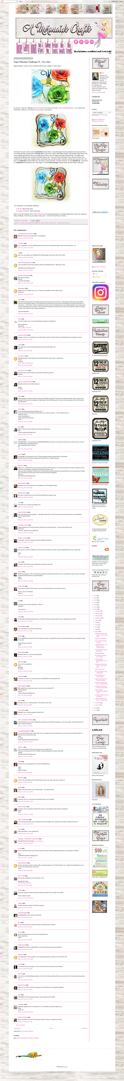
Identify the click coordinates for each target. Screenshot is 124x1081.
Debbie (20, 903)
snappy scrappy (22, 538)
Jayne (20, 344)
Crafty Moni (21, 586)
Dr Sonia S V (21, 356)
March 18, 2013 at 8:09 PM (25, 756)
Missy (19, 797)
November (98, 613)
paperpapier (21, 288)
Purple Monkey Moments (24, 883)
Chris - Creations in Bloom (25, 719)
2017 (95, 600)
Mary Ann (20, 777)
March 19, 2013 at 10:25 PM (25, 959)
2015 (95, 604)
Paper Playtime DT (29, 222)
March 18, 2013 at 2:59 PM (25, 681)
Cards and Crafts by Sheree (26, 233)
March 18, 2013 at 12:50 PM (25, 611)
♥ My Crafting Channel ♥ (24, 327)
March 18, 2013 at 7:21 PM (25, 725)
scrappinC (21, 1004)
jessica (20, 454)
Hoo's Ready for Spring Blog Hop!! (101, 650)
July (96, 622)
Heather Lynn (22, 547)
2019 (95, 595)
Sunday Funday (22, 211)
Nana (19, 319)
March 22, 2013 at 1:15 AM (25, 999)
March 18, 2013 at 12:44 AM (25, 313)
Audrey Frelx (21, 985)
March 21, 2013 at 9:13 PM (25, 989)
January (97, 705)
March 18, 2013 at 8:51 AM (25, 449)
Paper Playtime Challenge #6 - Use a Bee (101, 661)
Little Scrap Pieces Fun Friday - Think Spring (101, 699)
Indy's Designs (22, 806)
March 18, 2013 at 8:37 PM (25, 772)
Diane (19, 396)
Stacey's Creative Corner (25, 381)
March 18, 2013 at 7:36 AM (25, 404)
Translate (104, 115)
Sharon (20, 974)
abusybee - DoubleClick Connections (28, 839)
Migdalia (20, 439)
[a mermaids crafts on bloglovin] (100, 213)
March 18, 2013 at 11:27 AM (25, 557)
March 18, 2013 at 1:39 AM (25, 339)
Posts (95, 274)
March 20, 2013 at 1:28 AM (25, 968)
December (98, 611)
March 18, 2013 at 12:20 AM (25, 270)
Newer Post (17, 1028)
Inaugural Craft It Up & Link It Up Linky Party (101, 687)
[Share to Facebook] (37, 221)
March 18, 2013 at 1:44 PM (25, 656)
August (97, 620)
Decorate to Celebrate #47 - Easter (101, 656)
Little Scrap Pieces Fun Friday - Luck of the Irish (101, 666)
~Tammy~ (21, 243)
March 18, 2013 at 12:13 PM (25, 581)
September (98, 618)
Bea (19, 922)
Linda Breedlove (22, 512)
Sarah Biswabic (22, 913)
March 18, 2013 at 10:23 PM (25, 792)
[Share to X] (35, 221)
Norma (20, 571)
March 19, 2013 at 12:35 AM (25, 843)
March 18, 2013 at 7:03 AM (25, 391)
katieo (20, 964)
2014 (95, 607)
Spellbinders (37, 222)
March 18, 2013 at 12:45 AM (25, 330)
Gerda (20, 932)
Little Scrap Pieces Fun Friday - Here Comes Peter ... (101, 635)
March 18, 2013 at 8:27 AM (25, 434)
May (96, 627)
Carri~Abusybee (38, 841)
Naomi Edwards (22, 863)
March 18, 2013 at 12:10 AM (25, 247)
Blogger (65, 1066)
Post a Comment (20, 1025)
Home (51, 1028)
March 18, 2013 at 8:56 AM (25, 460)
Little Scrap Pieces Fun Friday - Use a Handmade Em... (101, 646)
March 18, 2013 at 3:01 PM (25, 695)
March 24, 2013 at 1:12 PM (25, 1021)
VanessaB (21, 676)
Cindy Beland (21, 945)
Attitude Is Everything (100, 638)
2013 (95, 609)
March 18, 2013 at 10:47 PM (25, 801)
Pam (19, 427)
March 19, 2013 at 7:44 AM (25, 857)
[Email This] (32, 221)
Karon (20, 700)
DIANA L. (20, 747)
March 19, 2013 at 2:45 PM (25, 907)
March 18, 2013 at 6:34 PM (25, 714)
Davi (19, 994)
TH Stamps (59, 222)
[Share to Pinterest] (39, 221)
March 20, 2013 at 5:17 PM (25, 980)
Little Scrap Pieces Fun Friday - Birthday (101, 679)
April (96, 629)
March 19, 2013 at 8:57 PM (25, 949)
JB (19, 600)
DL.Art (19, 222)
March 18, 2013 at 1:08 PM (25, 621)
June (96, 625)
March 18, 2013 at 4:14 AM (25, 350)
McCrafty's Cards (23, 370)
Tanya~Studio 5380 (23, 819)
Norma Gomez (22, 483)
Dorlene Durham (22, 1017)
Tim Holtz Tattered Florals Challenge (101, 695)
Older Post (84, 1028)
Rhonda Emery (22, 493)
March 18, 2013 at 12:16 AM (25, 257)
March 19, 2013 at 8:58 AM (25, 870)
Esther (20, 890)
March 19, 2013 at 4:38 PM (25, 927)
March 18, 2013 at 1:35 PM (25, 647)
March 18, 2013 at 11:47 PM (25, 824)
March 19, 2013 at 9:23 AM (25, 885)
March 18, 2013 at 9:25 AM (25, 478)
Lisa (103, 73)
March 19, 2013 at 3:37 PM (25, 917)
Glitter (23, 222)
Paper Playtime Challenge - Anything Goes (101, 691)
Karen (20, 299)
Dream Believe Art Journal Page (99, 676)
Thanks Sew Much (100, 669)
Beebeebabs (21, 710)
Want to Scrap (66, 222)
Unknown (20, 662)
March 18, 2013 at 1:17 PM (25, 631)
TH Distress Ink (52, 222)
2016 (95, 602)
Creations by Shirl (23, 525)
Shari (19, 761)
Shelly (20, 636)
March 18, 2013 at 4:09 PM (25, 705)
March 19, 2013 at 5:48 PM (25, 939)
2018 (95, 598)
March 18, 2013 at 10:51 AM (25, 520)
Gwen (19, 562)
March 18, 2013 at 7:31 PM (25, 742)
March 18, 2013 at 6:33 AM (25, 376)
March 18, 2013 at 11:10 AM (25, 542)
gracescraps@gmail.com (25, 262)
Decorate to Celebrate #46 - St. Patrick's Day (101, 683)
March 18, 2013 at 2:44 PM (25, 671)
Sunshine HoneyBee (23, 275)
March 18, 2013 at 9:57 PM (25, 782)
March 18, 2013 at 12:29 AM (25, 283)
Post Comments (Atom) (27, 1031)
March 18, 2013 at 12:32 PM (25, 595)
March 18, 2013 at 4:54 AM (25, 365)
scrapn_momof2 (22, 335)
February (97, 703)
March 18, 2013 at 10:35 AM (25, 497)
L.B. (19, 502)
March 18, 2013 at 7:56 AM (25, 421)
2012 (95, 708)
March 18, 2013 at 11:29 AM (25, 566)
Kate (19, 617)
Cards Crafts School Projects (25, 363)
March (97, 631)
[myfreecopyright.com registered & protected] (100, 121)
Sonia (19, 409)
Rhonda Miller (22, 626)
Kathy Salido (21, 652)
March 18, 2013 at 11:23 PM (25, 814)
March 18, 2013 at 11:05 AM (25, 532)
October (97, 615)
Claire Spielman (22, 686)
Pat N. (19, 829)
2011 (95, 710)
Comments (97, 277)
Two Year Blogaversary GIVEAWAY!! (101, 672)
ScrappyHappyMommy (24, 731)
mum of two (21, 876)
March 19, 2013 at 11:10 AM (25, 898)
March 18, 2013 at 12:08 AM (25, 238)
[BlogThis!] (33, 221)
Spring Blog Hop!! (99, 653)
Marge (20, 787)
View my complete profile (98, 92)
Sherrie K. (21, 465)
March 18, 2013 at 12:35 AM (25, 294)
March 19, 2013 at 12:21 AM (25, 833)
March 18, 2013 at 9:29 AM (25, 487)
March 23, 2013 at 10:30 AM (25, 1012)
